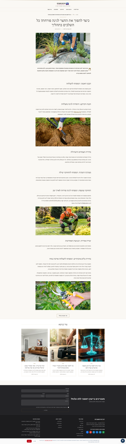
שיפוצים (56, 9)
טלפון (68, 393)
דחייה (34, 441)
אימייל (43, 393)
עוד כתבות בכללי (63, 315)
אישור (29, 441)
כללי (73, 14)
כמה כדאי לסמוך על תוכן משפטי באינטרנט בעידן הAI (31, 422)
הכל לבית (76, 9)
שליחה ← (45, 410)
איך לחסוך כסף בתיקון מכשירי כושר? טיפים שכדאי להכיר (30, 435)
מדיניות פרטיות (79, 433)
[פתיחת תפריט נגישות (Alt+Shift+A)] (123, 441)
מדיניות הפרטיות (48, 440)
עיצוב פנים (68, 9)
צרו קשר (49, 9)
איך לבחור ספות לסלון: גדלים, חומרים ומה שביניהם (31, 425)
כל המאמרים (80, 427)
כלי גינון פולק (77, 112)
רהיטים (62, 9)
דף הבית (81, 421)
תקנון (82, 431)
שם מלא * (67, 388)
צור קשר (81, 425)
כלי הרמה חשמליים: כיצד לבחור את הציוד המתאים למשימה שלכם (31, 432)
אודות (82, 423)
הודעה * (67, 398)
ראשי (77, 14)
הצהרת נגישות (80, 435)
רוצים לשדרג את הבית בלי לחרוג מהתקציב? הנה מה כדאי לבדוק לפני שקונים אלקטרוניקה (32, 428)
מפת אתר (81, 429)
